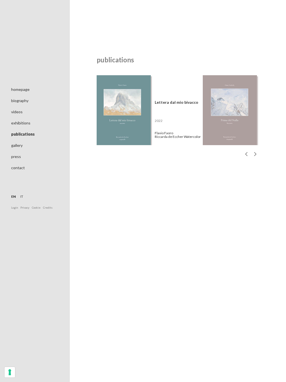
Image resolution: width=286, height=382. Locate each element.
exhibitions (20, 123)
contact (18, 167)
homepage (20, 89)
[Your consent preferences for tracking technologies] (9, 372)
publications (23, 134)
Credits (48, 207)
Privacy (24, 207)
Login (15, 207)
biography (19, 100)
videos (17, 111)
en (13, 196)
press (16, 156)
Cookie (36, 207)
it (21, 196)
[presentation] (246, 154)
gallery (17, 145)
